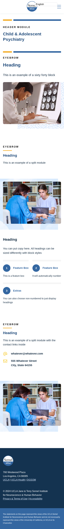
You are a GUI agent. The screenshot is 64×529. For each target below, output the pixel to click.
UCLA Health (18, 480)
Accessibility (35, 498)
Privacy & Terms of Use (15, 498)
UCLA (6, 480)
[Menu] (59, 6)
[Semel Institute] (32, 6)
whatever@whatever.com (27, 353)
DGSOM (31, 480)
